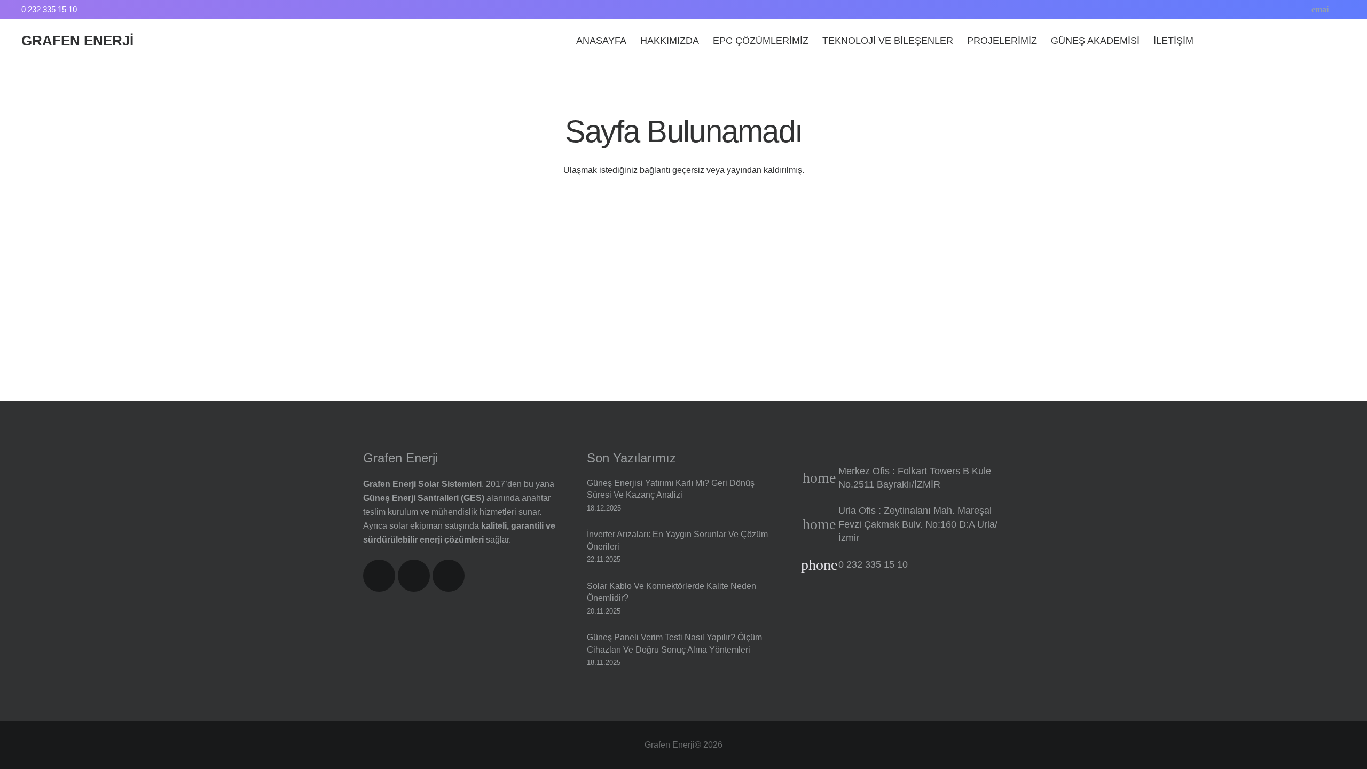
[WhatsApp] (1302, 9)
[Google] (1337, 9)
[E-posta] (1320, 9)
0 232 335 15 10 (873, 564)
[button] (1250, 40)
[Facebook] (1268, 9)
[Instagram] (1285, 9)
